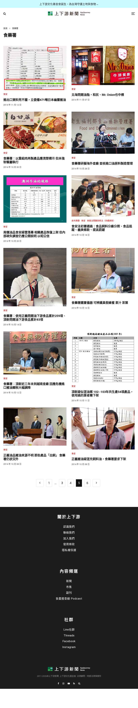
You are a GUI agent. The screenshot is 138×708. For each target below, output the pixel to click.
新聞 (69, 581)
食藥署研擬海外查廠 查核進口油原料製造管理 (102, 163)
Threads (69, 635)
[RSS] (74, 683)
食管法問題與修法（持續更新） (101, 221)
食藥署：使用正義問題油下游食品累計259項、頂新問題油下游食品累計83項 (34, 317)
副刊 (69, 592)
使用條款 (69, 544)
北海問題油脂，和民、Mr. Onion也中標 (98, 94)
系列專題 (76, 221)
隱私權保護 (69, 550)
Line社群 (69, 629)
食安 (5, 94)
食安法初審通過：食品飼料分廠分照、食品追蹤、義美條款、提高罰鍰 (102, 228)
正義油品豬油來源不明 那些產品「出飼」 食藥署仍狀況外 (34, 457)
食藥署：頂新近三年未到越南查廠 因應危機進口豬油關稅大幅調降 (34, 385)
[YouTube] (69, 683)
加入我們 (69, 538)
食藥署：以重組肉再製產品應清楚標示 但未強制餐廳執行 (34, 160)
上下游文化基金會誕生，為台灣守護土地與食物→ (69, 4)
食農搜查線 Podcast (69, 598)
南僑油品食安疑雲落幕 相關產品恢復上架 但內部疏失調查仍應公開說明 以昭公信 (34, 234)
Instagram (69, 647)
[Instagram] (63, 683)
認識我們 (69, 526)
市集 (69, 587)
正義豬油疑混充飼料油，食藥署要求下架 (99, 459)
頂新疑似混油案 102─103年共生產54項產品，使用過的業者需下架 (102, 393)
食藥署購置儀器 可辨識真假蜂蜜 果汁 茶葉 (100, 302)
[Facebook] (58, 683)
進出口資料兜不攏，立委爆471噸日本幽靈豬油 (34, 100)
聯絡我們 (69, 532)
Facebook (69, 641)
